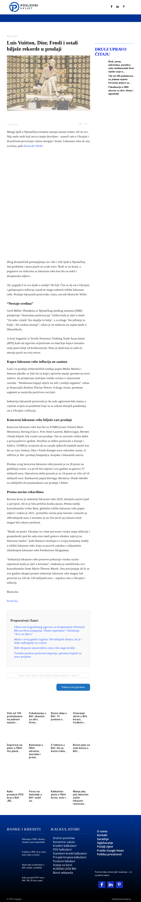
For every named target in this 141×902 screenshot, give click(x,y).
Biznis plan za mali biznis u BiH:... (81, 748)
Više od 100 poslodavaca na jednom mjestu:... (14, 718)
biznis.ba (12, 601)
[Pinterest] (124, 7)
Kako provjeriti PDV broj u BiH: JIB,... (15, 796)
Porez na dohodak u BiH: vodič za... (35, 796)
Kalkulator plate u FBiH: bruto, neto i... (59, 794)
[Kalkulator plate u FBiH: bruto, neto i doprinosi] (59, 784)
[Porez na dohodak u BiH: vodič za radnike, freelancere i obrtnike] (37, 784)
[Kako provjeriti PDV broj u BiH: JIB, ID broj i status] (15, 784)
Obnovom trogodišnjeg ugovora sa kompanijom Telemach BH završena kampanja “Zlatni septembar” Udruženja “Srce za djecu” (49, 630)
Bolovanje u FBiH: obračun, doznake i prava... (36, 751)
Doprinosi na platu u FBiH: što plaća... (15, 748)
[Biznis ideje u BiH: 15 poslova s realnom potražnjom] (59, 706)
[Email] (64, 116)
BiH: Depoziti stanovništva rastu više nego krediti (44, 648)
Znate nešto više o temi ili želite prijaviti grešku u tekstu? (48, 675)
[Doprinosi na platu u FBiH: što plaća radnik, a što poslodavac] (15, 737)
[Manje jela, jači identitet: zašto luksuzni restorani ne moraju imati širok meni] (81, 784)
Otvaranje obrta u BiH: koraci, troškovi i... (80, 718)
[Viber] (56, 116)
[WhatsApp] (48, 116)
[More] (72, 116)
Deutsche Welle (33, 146)
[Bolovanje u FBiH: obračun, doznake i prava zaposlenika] (37, 737)
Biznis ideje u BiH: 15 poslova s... (59, 716)
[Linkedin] (118, 7)
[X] (32, 116)
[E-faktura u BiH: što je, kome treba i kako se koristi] (59, 737)
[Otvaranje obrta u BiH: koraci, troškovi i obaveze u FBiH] (81, 706)
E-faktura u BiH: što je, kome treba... (59, 748)
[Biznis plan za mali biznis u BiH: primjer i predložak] (81, 737)
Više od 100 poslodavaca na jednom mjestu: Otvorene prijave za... (120, 79)
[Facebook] (111, 7)
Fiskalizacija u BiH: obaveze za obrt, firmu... (37, 718)
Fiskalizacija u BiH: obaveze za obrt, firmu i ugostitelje (120, 90)
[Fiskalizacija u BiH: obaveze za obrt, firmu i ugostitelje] (37, 706)
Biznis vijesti (12, 36)
